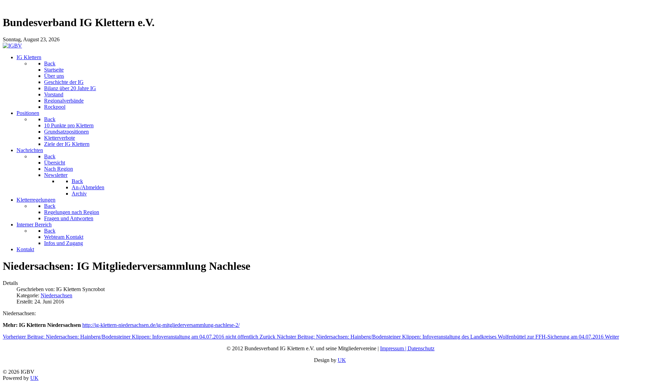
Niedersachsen (56, 295)
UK (342, 360)
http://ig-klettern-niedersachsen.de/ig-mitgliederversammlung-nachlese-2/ (161, 325)
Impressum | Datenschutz (407, 348)
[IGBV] (12, 46)
